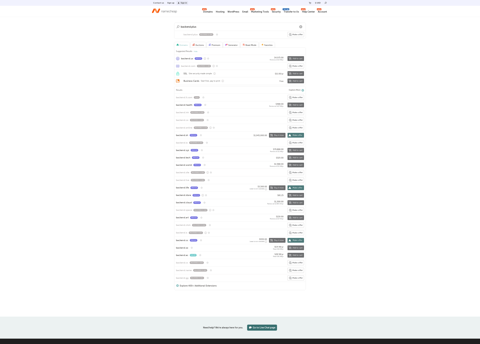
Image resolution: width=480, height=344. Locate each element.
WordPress (233, 11)
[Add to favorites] (217, 34)
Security (276, 11)
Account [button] (322, 11)
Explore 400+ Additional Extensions (198, 285)
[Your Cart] (310, 3)
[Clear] (300, 26)
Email (245, 11)
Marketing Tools (260, 11)
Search (178, 26)
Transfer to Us (291, 11)
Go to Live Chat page (264, 327)
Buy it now (279, 135)
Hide (196, 51)
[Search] (325, 3)
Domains (208, 11)
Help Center (308, 11)
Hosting (220, 11)
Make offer (297, 34)
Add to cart (297, 58)
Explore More (294, 90)
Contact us (158, 3)
